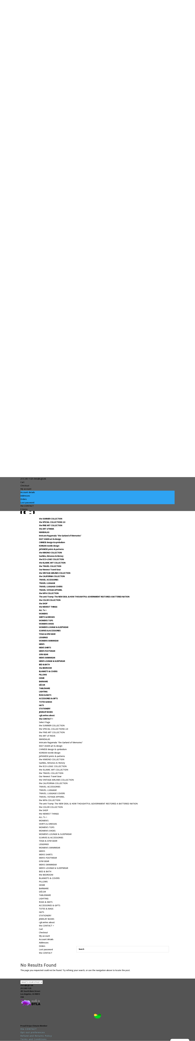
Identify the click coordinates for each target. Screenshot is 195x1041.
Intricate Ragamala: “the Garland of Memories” (60, 535)
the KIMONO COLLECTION (50, 552)
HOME (41, 678)
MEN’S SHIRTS (45, 647)
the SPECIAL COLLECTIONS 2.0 (52, 522)
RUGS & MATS (45, 695)
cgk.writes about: (47, 715)
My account (25, 489)
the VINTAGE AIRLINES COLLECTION (54, 573)
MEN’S (41, 644)
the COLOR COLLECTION (49, 600)
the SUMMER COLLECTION (50, 518)
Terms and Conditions (33, 1039)
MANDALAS (44, 532)
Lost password (27, 502)
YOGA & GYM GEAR (47, 634)
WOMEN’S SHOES (46, 623)
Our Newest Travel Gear (50, 569)
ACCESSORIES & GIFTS (48, 698)
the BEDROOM (45, 668)
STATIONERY (44, 708)
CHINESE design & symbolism (52, 542)
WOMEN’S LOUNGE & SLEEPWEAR (53, 627)
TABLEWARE (44, 688)
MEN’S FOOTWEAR (47, 651)
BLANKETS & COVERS (48, 671)
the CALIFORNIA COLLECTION (52, 576)
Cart (22, 482)
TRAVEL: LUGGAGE (47, 583)
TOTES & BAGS (45, 701)
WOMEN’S (43, 613)
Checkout (24, 485)
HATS (41, 705)
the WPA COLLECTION (49, 593)
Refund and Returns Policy (36, 1035)
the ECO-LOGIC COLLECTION (51, 559)
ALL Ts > (43, 610)
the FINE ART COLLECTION (50, 525)
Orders (23, 499)
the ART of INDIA (46, 528)
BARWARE (43, 681)
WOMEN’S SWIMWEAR (48, 640)
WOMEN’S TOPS (46, 620)
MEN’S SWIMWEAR (47, 657)
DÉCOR (42, 684)
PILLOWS (43, 674)
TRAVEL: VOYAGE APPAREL (50, 590)
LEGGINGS (43, 637)
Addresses (25, 495)
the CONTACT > (46, 718)
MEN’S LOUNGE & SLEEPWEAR (52, 661)
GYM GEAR (43, 654)
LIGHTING (43, 691)
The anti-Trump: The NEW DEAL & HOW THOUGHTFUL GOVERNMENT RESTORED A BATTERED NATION (84, 596)
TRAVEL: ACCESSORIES (48, 579)
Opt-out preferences (32, 1032)
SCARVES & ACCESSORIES (50, 630)
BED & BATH (44, 664)
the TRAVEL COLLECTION (50, 566)
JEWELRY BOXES (46, 712)
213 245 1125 (25, 988)
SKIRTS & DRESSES (47, 617)
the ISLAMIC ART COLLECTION (52, 562)
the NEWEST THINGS (48, 606)
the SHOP (43, 603)
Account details (27, 492)
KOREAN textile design (49, 545)
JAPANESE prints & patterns (51, 549)
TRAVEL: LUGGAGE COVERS (50, 586)
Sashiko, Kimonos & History (51, 556)
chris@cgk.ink (26, 985)
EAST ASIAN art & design (50, 539)
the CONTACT (27, 505)
